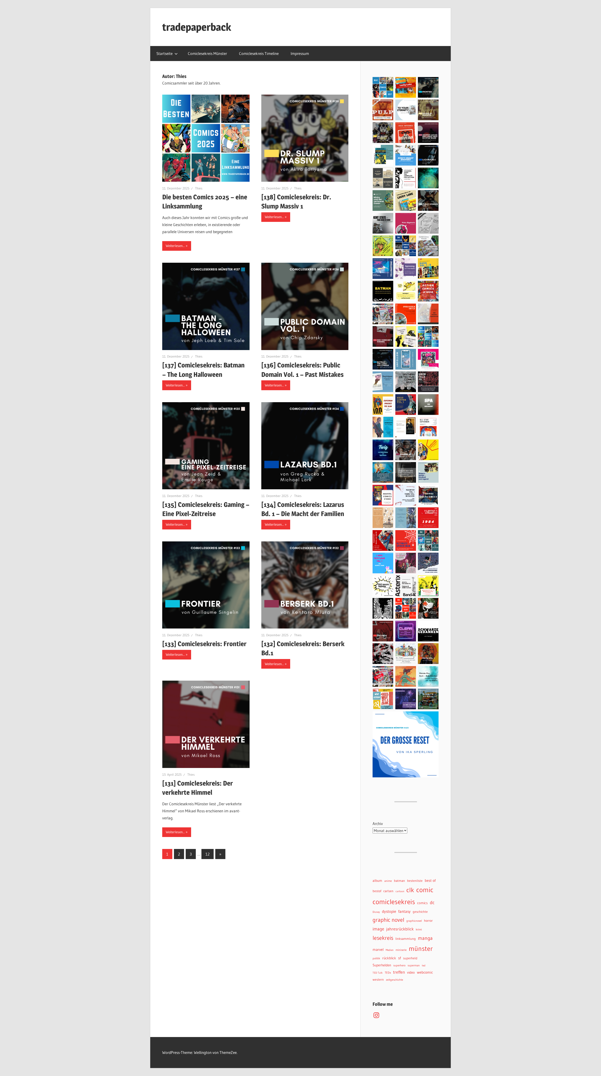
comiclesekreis (394, 901)
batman (399, 881)
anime (388, 881)
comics (422, 903)
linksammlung (405, 939)
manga (425, 938)
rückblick (389, 958)
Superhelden (382, 965)
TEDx (388, 972)
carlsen (388, 891)
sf (399, 958)
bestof (377, 891)
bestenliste (415, 881)
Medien (389, 950)
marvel (378, 949)
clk (410, 890)
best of (430, 880)
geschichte (420, 912)
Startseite (164, 53)
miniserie (401, 950)
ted (423, 965)
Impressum (300, 53)
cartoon (400, 891)
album (377, 881)
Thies (198, 188)
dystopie (389, 911)
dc (432, 902)
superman (414, 965)
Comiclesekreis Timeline (259, 53)
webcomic (425, 972)
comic (424, 890)
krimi (419, 929)
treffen (399, 972)
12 (207, 854)
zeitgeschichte (394, 979)
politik (376, 958)
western (378, 980)
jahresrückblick (400, 929)
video (411, 972)
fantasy (404, 911)
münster (421, 948)
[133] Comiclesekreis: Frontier (204, 644)
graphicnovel (414, 920)
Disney (376, 912)
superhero (399, 965)
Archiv (378, 823)
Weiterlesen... (175, 245)
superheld (410, 958)
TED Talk (378, 972)
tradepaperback (196, 27)
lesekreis (383, 937)
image (378, 929)
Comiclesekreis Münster (207, 53)
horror (428, 921)
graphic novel (388, 919)
